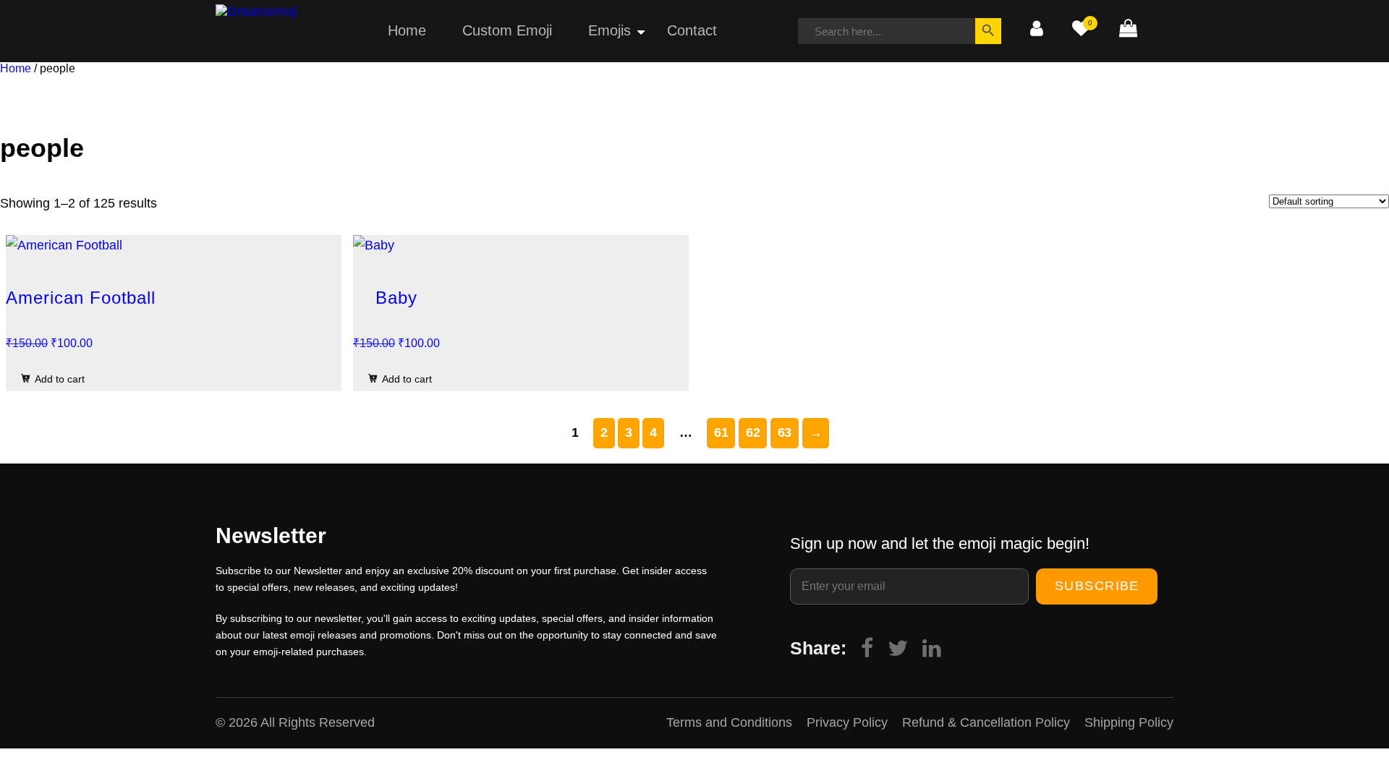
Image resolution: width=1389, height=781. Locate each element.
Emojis (609, 30)
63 (784, 432)
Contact (692, 30)
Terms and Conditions (729, 722)
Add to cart (60, 379)
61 (721, 432)
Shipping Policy (1128, 722)
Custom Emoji (507, 30)
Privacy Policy (847, 722)
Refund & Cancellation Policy (986, 722)
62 (753, 432)
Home (407, 30)
